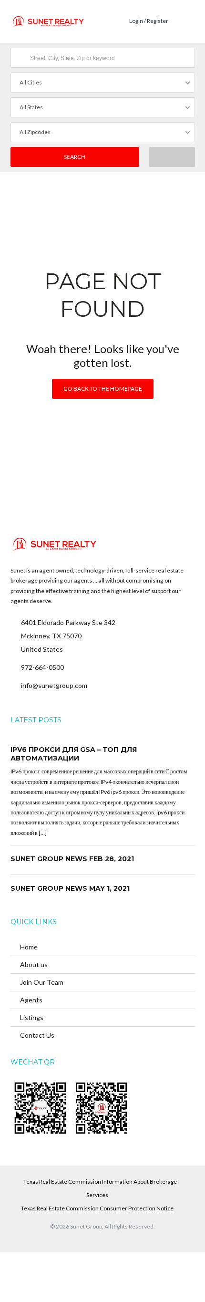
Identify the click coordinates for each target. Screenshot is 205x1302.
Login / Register (148, 20)
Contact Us (37, 1035)
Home (29, 947)
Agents (31, 1000)
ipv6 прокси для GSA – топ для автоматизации (73, 753)
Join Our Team (41, 982)
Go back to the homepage (102, 388)
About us (34, 964)
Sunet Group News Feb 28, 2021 (72, 858)
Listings (31, 1017)
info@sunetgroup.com (54, 685)
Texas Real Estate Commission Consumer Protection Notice (97, 1208)
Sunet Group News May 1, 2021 (70, 888)
